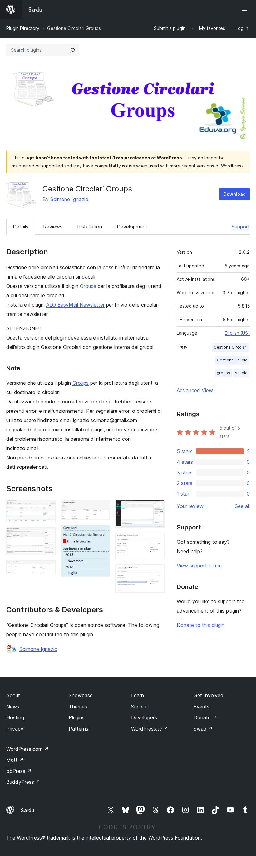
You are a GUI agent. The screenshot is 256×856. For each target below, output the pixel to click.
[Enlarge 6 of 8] (156, 508)
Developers (144, 717)
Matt (15, 760)
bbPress (19, 771)
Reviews (52, 226)
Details (20, 226)
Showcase (81, 695)
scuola (241, 372)
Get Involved (209, 695)
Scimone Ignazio (69, 199)
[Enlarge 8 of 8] (156, 573)
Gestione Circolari (230, 347)
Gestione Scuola (232, 360)
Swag (203, 729)
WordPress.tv (149, 729)
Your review (190, 506)
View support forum (199, 565)
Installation (89, 226)
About (13, 695)
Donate (205, 717)
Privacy (14, 729)
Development (132, 226)
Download (235, 194)
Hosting (15, 717)
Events (201, 706)
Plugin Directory (22, 28)
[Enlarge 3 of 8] (47, 569)
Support (241, 226)
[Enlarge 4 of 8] (102, 508)
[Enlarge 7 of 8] (156, 541)
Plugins (77, 717)
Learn (137, 695)
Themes (78, 706)
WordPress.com (27, 749)
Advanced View (195, 390)
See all (242, 506)
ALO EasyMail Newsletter (75, 305)
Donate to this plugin (200, 625)
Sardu (27, 810)
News (12, 706)
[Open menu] (246, 9)
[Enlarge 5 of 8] (102, 533)
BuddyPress (23, 782)
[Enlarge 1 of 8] (47, 508)
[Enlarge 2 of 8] (47, 536)
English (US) (237, 333)
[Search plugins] (72, 50)
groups (223, 372)
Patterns (78, 729)
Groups (88, 286)
